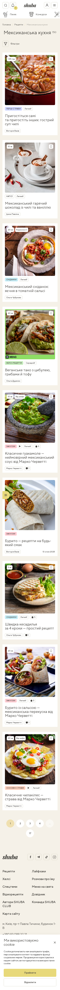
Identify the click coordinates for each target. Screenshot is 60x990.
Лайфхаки (39, 871)
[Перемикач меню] (54, 5)
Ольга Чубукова (13, 297)
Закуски (10, 446)
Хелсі (6, 879)
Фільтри (14, 43)
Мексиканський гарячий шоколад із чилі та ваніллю (28, 205)
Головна (6, 24)
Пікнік (13, 14)
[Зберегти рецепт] (51, 59)
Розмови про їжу (43, 879)
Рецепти (19, 24)
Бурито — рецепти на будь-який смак (28, 543)
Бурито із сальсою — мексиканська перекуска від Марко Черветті (29, 712)
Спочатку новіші (41, 43)
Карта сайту (11, 913)
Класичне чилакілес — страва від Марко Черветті (27, 797)
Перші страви (13, 109)
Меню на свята (42, 886)
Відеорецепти (12, 894)
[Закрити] (54, 942)
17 (30, 833)
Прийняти (30, 972)
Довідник (38, 894)
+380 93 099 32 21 (14, 934)
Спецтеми (9, 886)
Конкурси (41, 14)
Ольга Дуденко (13, 381)
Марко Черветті (14, 468)
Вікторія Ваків (12, 131)
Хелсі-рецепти (14, 363)
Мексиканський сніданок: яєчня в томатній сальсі (27, 288)
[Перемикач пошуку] (5, 5)
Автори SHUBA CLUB (13, 904)
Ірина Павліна (12, 214)
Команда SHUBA (44, 902)
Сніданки (11, 279)
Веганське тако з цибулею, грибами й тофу (27, 372)
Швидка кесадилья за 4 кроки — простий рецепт (29, 626)
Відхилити (30, 982)
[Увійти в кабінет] (47, 5)
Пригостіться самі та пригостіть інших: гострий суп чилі (29, 120)
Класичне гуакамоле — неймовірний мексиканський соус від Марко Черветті (29, 457)
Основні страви (15, 788)
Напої (9, 196)
